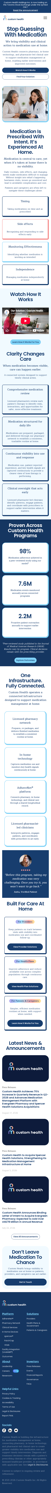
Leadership (7, 1366)
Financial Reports (35, 1375)
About (6, 1361)
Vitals (6, 1345)
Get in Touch (25, 1282)
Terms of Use (8, 1406)
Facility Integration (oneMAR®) (11, 1350)
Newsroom (7, 1375)
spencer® (8, 1336)
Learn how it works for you (25, 342)
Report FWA (7, 1415)
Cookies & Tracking (11, 1398)
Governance (32, 1379)
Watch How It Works (25, 70)
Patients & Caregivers (37, 1330)
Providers (31, 1318)
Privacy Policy (8, 1393)
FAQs (29, 1383)
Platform (8, 1314)
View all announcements (25, 1236)
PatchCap (9, 1340)
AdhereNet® (7, 1318)
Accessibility (8, 1402)
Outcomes (7, 1356)
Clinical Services (9, 1327)
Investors (33, 1361)
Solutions (33, 1314)
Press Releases (33, 1366)
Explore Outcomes (25, 660)
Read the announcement (25, 10)
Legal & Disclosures (11, 1411)
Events (30, 1370)
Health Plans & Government (33, 1324)
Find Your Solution (26, 76)
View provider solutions (25, 946)
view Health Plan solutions (25, 986)
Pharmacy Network (11, 1323)
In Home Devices (10, 1331)
